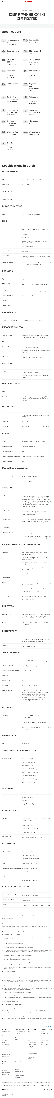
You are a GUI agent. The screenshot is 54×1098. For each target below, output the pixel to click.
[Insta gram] (40, 1089)
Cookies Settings (44, 1085)
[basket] (2, 2)
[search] (6, 2)
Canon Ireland (5, 1089)
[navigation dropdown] (51, 2)
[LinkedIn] (44, 1089)
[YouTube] (51, 1089)
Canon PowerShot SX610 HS (7, 26)
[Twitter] (47, 1089)
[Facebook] (37, 1089)
